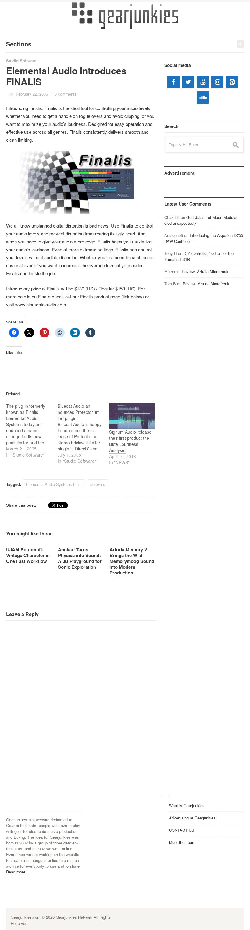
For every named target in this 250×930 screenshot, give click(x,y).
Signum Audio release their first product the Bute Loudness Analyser (130, 441)
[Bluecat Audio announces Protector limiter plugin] (83, 433)
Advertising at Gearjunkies (192, 818)
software (97, 484)
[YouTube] (203, 82)
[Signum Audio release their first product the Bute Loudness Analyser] (132, 416)
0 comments (66, 94)
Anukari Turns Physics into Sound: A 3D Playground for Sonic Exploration (80, 558)
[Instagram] (217, 82)
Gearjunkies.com (26, 917)
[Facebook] (173, 82)
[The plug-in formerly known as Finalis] (32, 430)
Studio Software (21, 61)
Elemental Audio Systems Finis (54, 484)
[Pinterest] (232, 82)
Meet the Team (182, 842)
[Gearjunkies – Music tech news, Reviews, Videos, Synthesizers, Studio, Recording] (125, 15)
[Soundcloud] (203, 97)
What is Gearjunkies (187, 805)
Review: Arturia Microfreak (205, 271)
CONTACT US (181, 830)
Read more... (17, 872)
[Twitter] (188, 82)
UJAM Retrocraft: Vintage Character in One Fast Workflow (28, 555)
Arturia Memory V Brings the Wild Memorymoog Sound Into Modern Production (131, 561)
